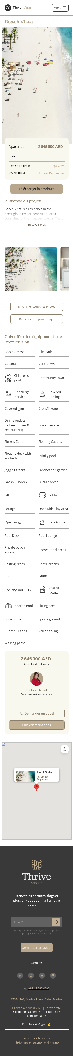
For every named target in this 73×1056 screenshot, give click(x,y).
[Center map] (65, 749)
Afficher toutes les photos (38, 306)
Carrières (37, 963)
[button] (37, 787)
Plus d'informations (36, 725)
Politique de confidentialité (36, 933)
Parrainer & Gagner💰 (36, 1024)
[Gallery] (37, 269)
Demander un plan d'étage (36, 319)
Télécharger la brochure (36, 189)
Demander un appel (39, 713)
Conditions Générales (27, 1012)
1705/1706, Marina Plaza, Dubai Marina (36, 999)
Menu (57, 8)
